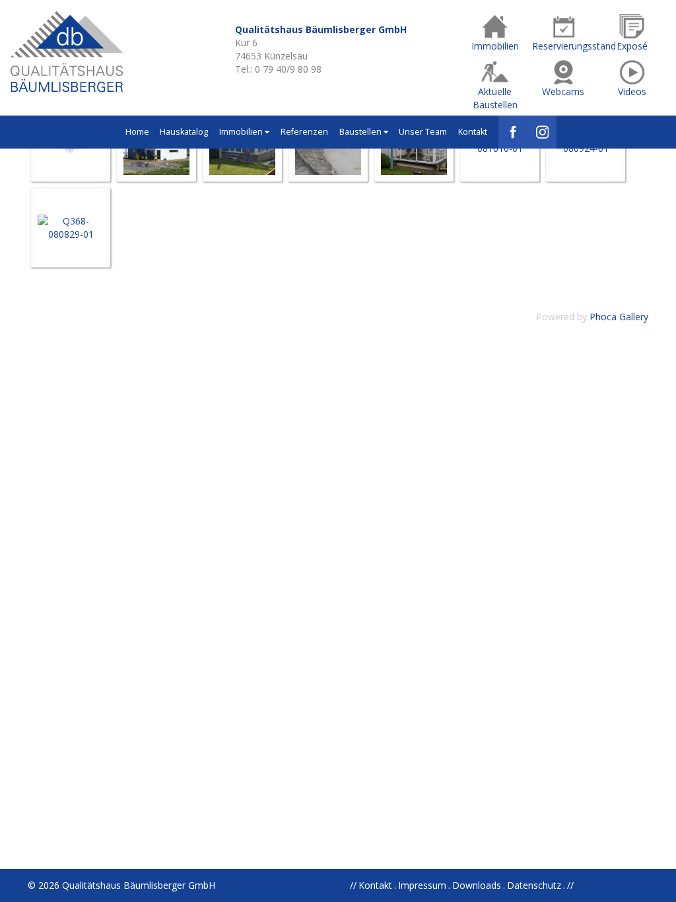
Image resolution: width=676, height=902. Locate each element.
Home (137, 131)
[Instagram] (542, 132)
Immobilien (242, 131)
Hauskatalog (184, 131)
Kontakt (472, 131)
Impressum (422, 885)
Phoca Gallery (619, 316)
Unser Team (423, 131)
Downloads (476, 885)
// (570, 885)
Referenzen (304, 131)
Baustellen (361, 131)
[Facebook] (512, 132)
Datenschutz (534, 885)
